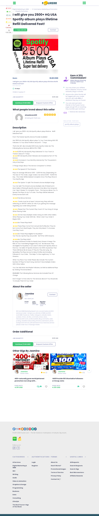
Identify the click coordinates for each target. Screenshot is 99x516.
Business (16, 491)
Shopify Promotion (21, 11)
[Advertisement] (75, 41)
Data (14, 495)
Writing (15, 474)
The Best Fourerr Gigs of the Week (21, 506)
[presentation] (89, 370)
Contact (52, 294)
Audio (15, 478)
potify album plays (72, 124)
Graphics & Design (19, 484)
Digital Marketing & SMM (21, 9)
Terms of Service (57, 472)
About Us (54, 462)
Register (35, 466)
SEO (14, 471)
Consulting (17, 498)
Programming (18, 488)
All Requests (74, 462)
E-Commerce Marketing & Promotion (44, 9)
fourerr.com (25, 433)
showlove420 (31, 115)
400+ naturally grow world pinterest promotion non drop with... (29, 379)
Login (34, 462)
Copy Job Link (20, 30)
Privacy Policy (56, 476)
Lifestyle (16, 501)
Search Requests (76, 466)
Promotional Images (58, 469)
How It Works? (56, 466)
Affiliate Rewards (76, 476)
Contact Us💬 (56, 479)
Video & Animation (19, 481)
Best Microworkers (77, 472)
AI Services (17, 462)
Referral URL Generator (77, 112)
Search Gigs (74, 469)
